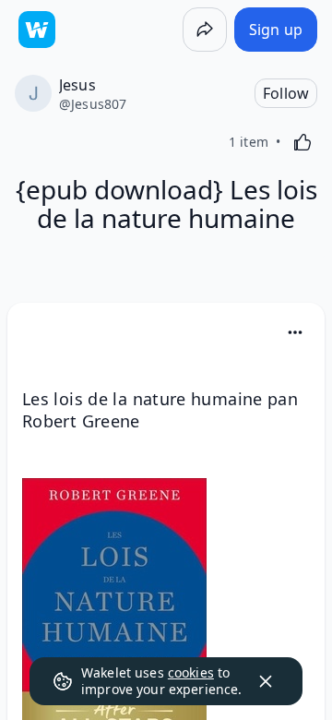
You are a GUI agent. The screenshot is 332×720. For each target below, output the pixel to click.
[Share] (205, 29)
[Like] (302, 142)
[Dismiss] (265, 681)
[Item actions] (295, 332)
